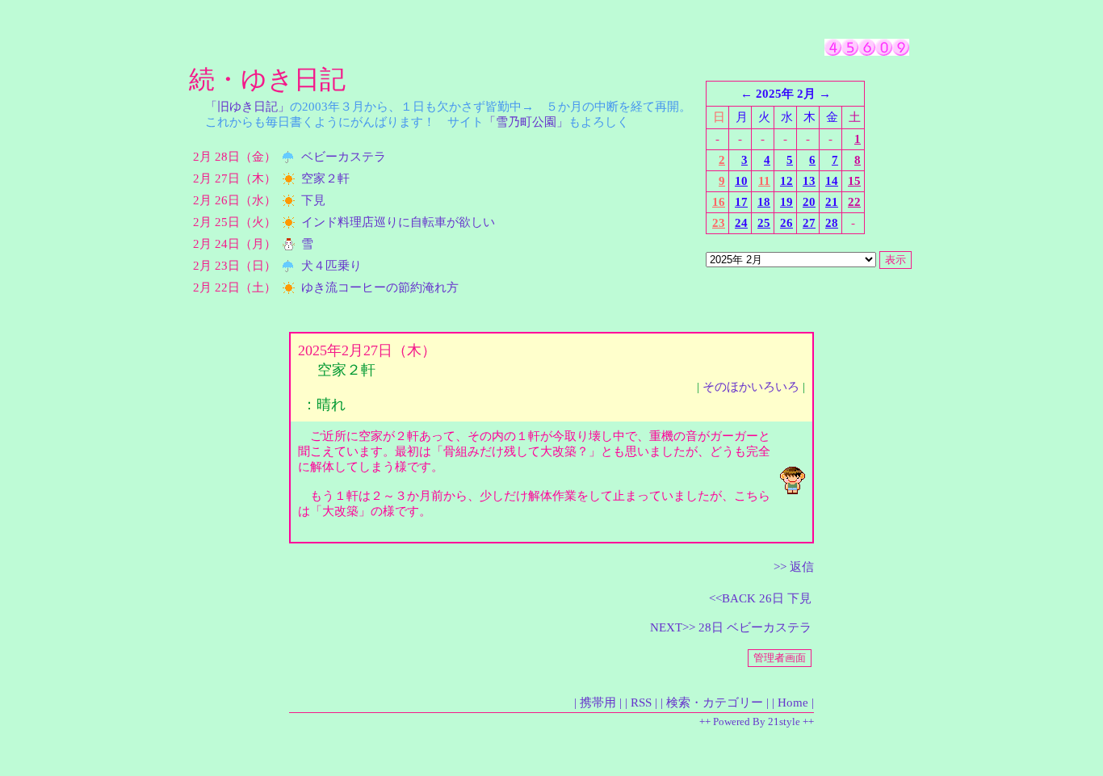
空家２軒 (325, 178)
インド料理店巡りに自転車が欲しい (398, 222)
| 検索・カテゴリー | (715, 702)
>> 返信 (794, 566)
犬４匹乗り (331, 265)
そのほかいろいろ (750, 386)
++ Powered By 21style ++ (756, 721)
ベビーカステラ (343, 156)
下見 (313, 200)
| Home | (793, 702)
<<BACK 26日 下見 (760, 598)
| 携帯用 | (598, 702)
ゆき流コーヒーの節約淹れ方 (380, 287)
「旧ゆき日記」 (247, 106)
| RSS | (641, 702)
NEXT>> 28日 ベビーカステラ (731, 627)
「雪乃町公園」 (526, 121)
